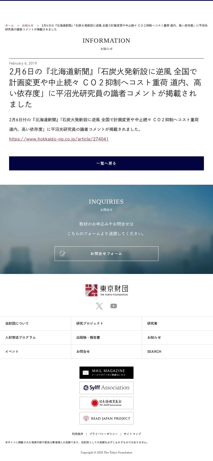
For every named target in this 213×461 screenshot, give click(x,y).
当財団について (17, 323)
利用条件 (77, 433)
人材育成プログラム (20, 337)
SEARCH (154, 351)
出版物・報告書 (88, 337)
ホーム (9, 25)
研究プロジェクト (90, 323)
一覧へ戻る (106, 163)
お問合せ (83, 351)
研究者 (152, 323)
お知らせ (28, 25)
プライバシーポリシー (103, 433)
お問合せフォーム (106, 253)
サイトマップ (132, 433)
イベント (12, 351)
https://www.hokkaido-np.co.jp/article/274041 (59, 139)
